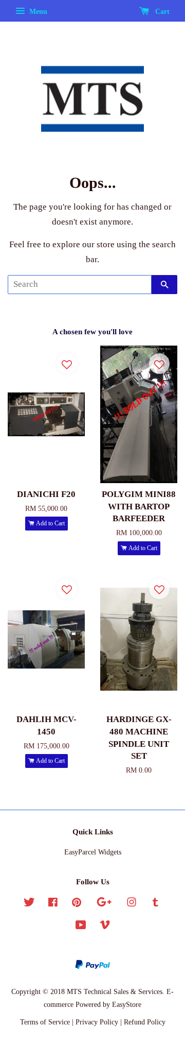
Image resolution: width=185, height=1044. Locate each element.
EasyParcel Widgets (92, 852)
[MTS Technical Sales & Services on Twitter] (29, 904)
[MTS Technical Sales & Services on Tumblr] (155, 904)
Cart (161, 11)
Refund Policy (144, 1022)
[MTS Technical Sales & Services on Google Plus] (104, 904)
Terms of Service (45, 1022)
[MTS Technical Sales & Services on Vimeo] (104, 926)
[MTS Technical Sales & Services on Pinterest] (76, 904)
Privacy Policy (97, 1022)
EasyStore (126, 1004)
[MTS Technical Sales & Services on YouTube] (81, 926)
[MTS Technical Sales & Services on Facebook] (53, 904)
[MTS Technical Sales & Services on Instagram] (131, 904)
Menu (37, 11)
